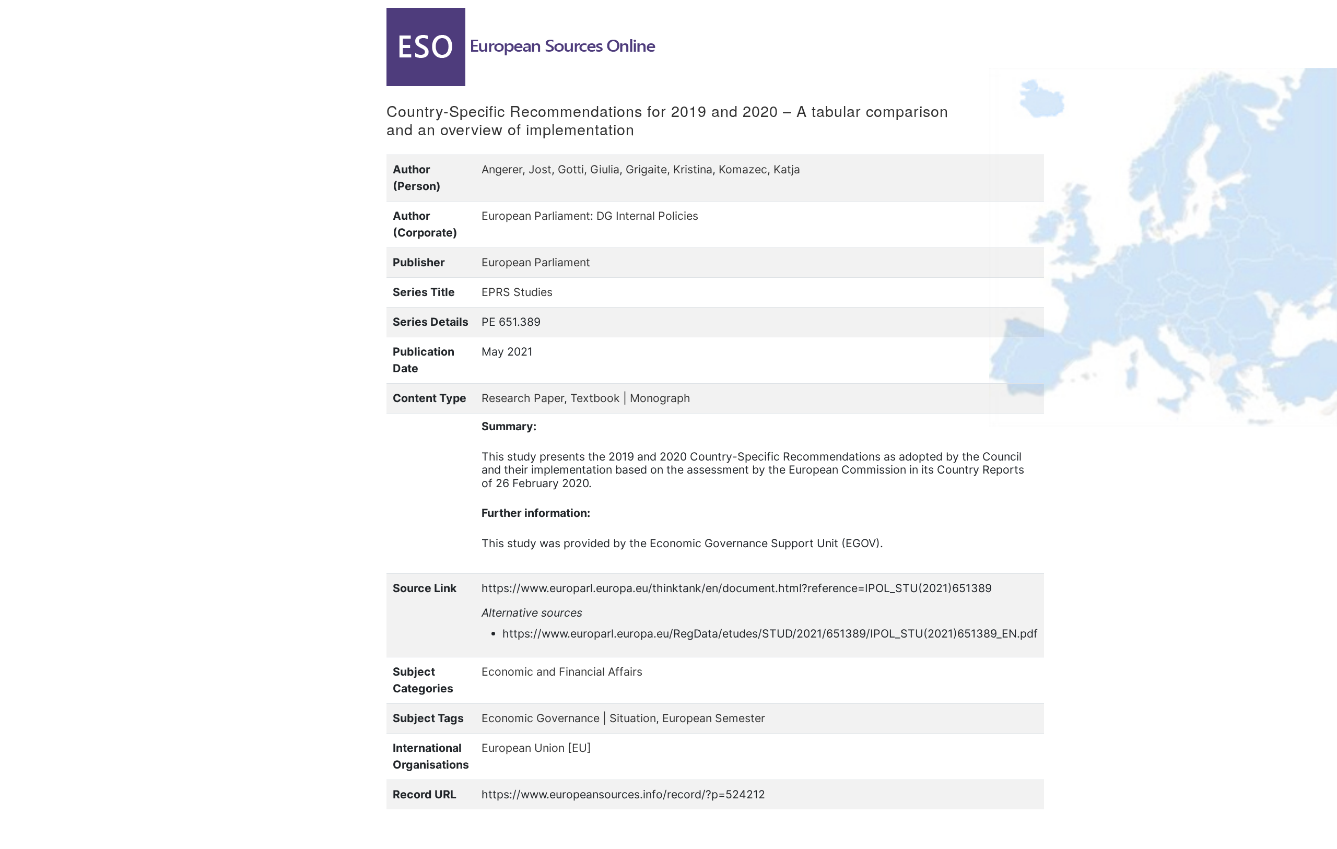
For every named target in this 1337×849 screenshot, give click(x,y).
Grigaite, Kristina (669, 169)
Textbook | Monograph (630, 398)
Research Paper (523, 398)
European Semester (713, 718)
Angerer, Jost (517, 169)
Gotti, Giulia (588, 169)
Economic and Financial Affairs (562, 671)
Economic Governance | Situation (569, 718)
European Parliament (536, 262)
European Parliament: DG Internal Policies (590, 215)
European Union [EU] (536, 747)
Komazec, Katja (759, 169)
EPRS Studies (517, 292)
